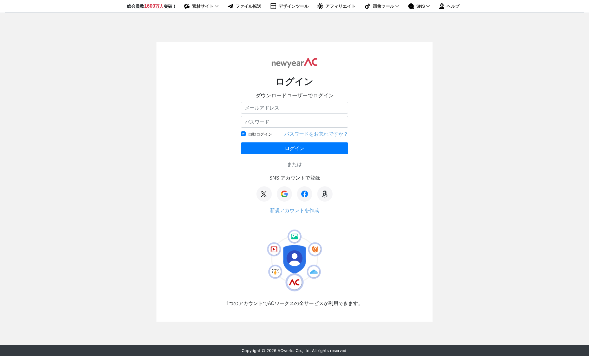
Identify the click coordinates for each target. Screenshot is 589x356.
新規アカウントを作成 (294, 210)
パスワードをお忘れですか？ (316, 134)
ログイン (294, 148)
